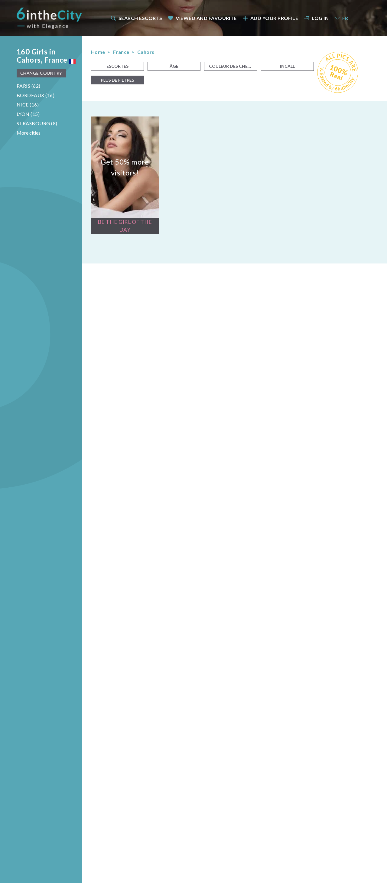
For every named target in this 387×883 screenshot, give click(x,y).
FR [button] (345, 18)
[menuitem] (136, 18)
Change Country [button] (41, 73)
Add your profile (274, 18)
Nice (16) (28, 104)
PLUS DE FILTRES (117, 80)
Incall (287, 66)
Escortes (117, 66)
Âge (174, 66)
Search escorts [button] (140, 18)
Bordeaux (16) (35, 95)
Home (98, 52)
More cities (29, 133)
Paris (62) (29, 86)
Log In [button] (320, 18)
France (55, 59)
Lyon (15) (28, 114)
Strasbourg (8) (37, 123)
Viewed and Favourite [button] (206, 18)
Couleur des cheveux (233, 66)
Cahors (29, 59)
